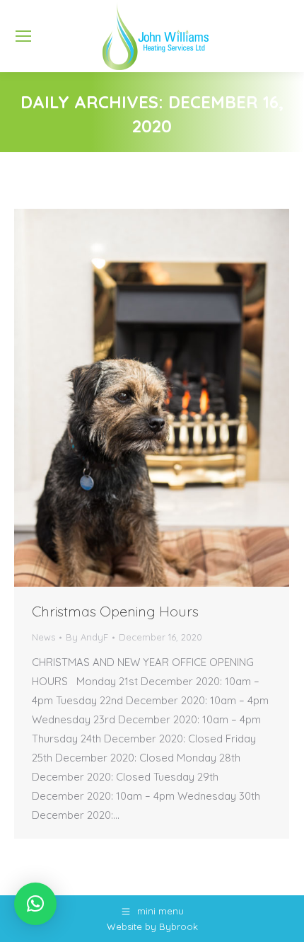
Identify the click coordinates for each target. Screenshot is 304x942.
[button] (35, 904)
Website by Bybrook (152, 926)
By (87, 637)
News (43, 637)
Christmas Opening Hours (115, 611)
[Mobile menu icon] (23, 36)
